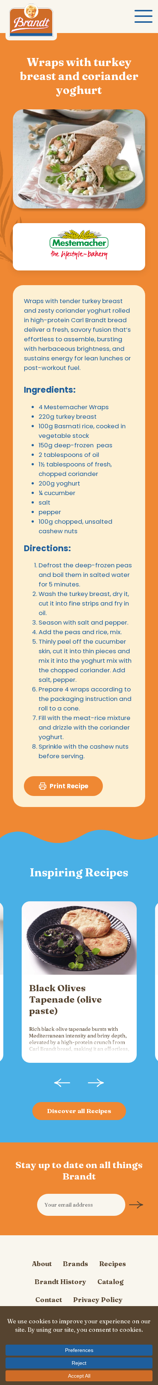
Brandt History (60, 1281)
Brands (75, 1263)
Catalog (110, 1281)
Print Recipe (69, 786)
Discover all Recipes (79, 1111)
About (42, 1263)
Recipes (112, 1263)
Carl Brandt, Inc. (31, 22)
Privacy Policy (98, 1299)
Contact (48, 1299)
